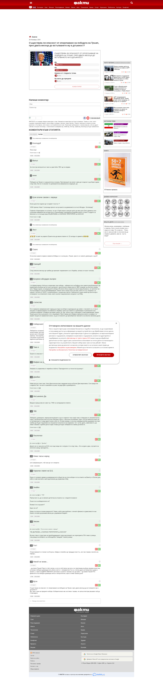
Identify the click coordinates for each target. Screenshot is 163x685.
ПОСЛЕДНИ (33, 134)
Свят (46, 7)
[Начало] (81, 3)
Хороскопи (103, 7)
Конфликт (126, 7)
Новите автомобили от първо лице (120, 135)
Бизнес (67, 7)
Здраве (83, 640)
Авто (78, 7)
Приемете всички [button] (103, 355)
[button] (60, 360)
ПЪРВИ (40, 134)
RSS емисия (36, 653)
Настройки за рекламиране (67, 347)
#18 (38, 495)
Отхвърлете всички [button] (80, 355)
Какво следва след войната (122, 143)
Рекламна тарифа (35, 663)
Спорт (97, 7)
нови (128, 62)
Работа (32, 661)
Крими (91, 7)
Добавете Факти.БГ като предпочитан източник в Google (103, 659)
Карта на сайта (34, 658)
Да (56, 62)
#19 (40, 388)
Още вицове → (117, 243)
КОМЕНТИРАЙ (76, 86)
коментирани (120, 62)
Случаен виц (119, 222)
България (40, 7)
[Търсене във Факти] (131, 2)
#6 (39, 152)
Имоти (73, 7)
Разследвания (59, 7)
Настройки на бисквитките (58, 350)
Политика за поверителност (78, 350)
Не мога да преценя (63, 79)
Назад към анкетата (38, 601)
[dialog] (81, 342)
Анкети (34, 37)
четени (111, 62)
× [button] (116, 323)
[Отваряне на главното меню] (31, 2)
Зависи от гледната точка (65, 73)
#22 (40, 427)
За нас (32, 655)
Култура (118, 7)
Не (56, 68)
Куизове (83, 647)
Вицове (32, 647)
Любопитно (111, 7)
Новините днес (35, 616)
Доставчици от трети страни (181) (79, 338)
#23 (40, 217)
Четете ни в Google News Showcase (97, 654)
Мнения (51, 7)
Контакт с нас (34, 666)
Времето (33, 644)
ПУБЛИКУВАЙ (95, 118)
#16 (38, 443)
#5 (38, 529)
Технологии (84, 7)
